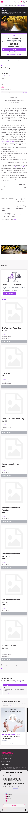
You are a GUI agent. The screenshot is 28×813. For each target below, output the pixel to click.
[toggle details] (24, 744)
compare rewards (9, 293)
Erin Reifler (5, 10)
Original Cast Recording (11, 328)
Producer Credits (9, 646)
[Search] (15, 2)
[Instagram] (8, 759)
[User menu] (24, 2)
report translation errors (12, 768)
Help (12, 681)
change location (21, 5)
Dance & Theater (5, 80)
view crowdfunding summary (14, 54)
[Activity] (21, 1)
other (3, 86)
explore (10, 705)
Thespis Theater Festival (7, 141)
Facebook (18, 167)
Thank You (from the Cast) (13, 419)
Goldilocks (5, 9)
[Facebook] (1, 759)
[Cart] (18, 2)
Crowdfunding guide (20, 681)
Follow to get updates (9, 692)
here (14, 219)
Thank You (6, 373)
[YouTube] (6, 759)
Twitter (25, 167)
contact (8, 75)
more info (3, 75)
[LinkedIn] (10, 759)
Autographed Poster (10, 464)
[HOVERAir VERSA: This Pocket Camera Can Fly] (13, 720)
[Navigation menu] (26, 1)
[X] (3, 759)
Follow (14, 49)
